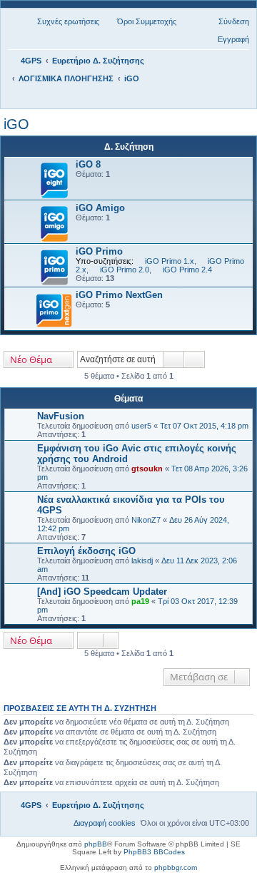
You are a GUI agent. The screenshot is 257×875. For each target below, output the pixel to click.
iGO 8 (88, 164)
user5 (141, 425)
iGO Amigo (100, 208)
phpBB (95, 844)
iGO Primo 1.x (169, 261)
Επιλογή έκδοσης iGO (86, 551)
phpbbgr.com (175, 867)
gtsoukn (147, 468)
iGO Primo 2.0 (124, 269)
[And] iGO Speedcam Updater (102, 591)
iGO (16, 124)
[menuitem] (61, 21)
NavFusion (60, 416)
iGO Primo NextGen (119, 295)
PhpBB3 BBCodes (154, 852)
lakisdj (142, 560)
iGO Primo (99, 251)
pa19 (140, 601)
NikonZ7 (146, 520)
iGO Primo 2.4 (187, 269)
